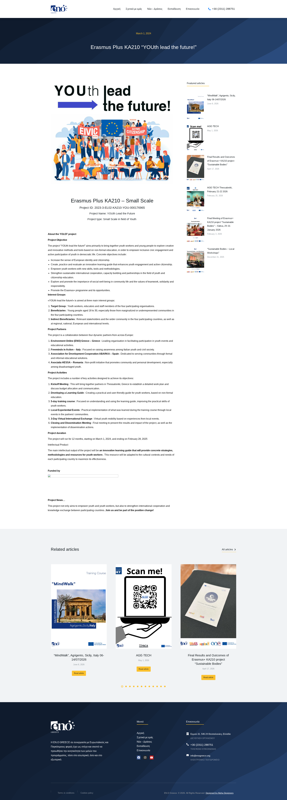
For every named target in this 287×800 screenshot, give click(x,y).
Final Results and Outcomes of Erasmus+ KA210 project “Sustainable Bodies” (208, 659)
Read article (79, 673)
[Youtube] (152, 757)
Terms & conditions (66, 793)
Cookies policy (87, 793)
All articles (227, 549)
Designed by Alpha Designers (219, 793)
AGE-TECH (143, 655)
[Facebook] (139, 757)
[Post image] (79, 606)
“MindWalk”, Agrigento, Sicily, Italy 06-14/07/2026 (79, 657)
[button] (122, 686)
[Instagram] (145, 757)
